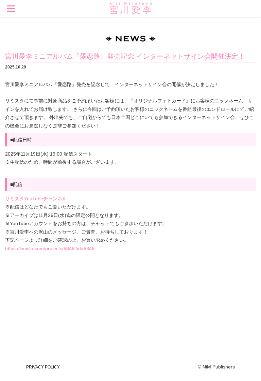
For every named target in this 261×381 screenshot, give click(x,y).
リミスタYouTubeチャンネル (36, 198)
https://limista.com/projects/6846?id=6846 (49, 248)
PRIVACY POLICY (43, 367)
